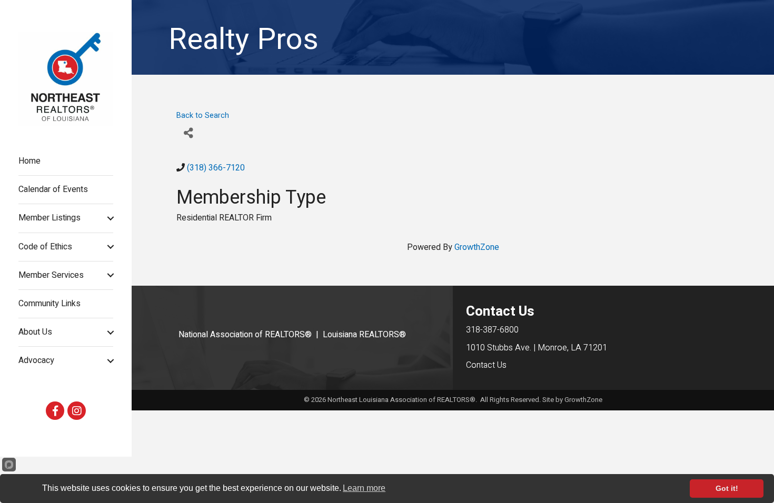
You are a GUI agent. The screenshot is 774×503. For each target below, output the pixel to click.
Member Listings (49, 218)
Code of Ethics (45, 246)
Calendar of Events (53, 189)
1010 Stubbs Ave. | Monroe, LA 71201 (536, 347)
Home (29, 161)
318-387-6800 (492, 330)
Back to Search (202, 115)
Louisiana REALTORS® (364, 334)
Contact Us (486, 365)
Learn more (364, 488)
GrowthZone (476, 247)
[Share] (188, 133)
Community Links (49, 303)
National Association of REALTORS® (245, 334)
